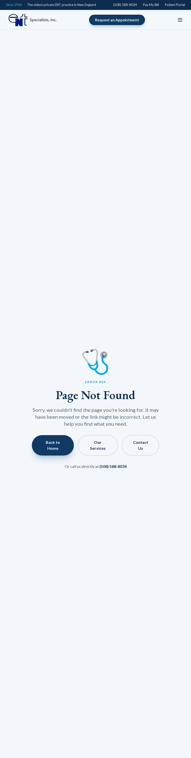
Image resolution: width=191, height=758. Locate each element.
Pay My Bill (151, 5)
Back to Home (53, 445)
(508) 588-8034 (125, 5)
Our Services (98, 445)
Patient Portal (175, 5)
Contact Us (140, 445)
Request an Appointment (117, 20)
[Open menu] (180, 20)
